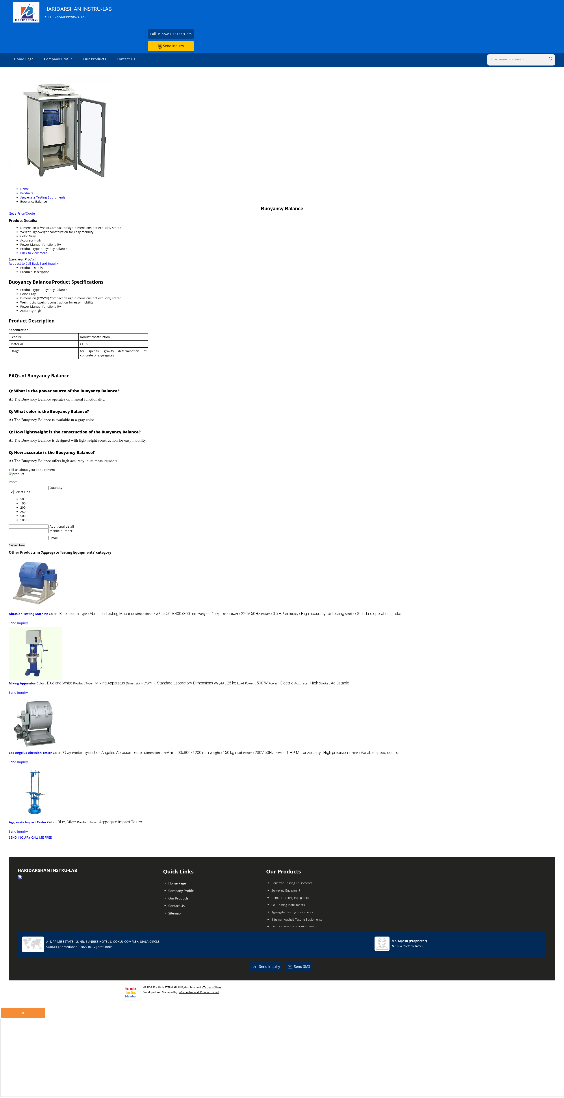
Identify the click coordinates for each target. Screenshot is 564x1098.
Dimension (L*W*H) (34, 298)
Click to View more (33, 253)
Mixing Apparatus (22, 683)
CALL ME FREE (41, 837)
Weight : (209, 614)
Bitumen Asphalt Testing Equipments (296, 919)
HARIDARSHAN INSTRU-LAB (78, 12)
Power (24, 306)
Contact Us (126, 59)
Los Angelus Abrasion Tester (30, 753)
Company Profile (58, 59)
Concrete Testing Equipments (291, 883)
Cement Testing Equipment (290, 898)
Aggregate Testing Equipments (292, 912)
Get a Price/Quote (22, 213)
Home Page (23, 59)
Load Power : (240, 614)
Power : (272, 614)
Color (24, 294)
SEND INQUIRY (19, 837)
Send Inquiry (173, 45)
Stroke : (373, 614)
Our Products (94, 59)
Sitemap (174, 913)
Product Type (30, 290)
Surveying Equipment (285, 890)
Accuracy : (314, 614)
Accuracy (26, 311)
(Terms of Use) (211, 987)
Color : (58, 614)
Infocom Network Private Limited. (199, 992)
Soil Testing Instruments (288, 905)
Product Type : (101, 614)
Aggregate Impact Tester (27, 822)
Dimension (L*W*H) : (166, 614)
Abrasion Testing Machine (28, 614)
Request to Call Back (24, 263)
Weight (25, 302)
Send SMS (302, 966)
